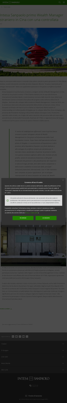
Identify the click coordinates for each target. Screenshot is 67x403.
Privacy (27, 213)
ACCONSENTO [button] (46, 218)
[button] (63, 180)
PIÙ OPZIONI (23, 218)
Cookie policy (34, 213)
